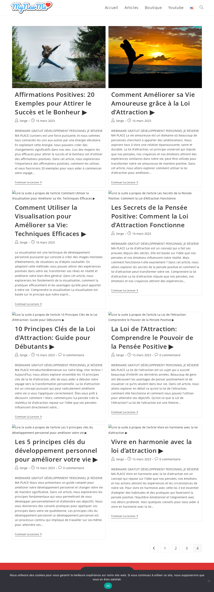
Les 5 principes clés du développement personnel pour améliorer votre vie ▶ (56, 450)
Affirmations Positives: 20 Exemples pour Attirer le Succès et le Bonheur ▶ (55, 103)
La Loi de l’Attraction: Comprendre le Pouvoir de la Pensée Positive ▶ (152, 337)
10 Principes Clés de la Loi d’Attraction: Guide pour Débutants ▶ (55, 337)
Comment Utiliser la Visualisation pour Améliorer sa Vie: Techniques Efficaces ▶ (50, 220)
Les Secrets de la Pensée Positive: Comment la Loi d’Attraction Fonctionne (149, 216)
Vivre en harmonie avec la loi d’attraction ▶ (151, 446)
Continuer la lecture (28, 182)
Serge (24, 121)
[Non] (209, 581)
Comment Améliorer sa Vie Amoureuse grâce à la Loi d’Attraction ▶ (153, 103)
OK (108, 585)
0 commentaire (73, 355)
